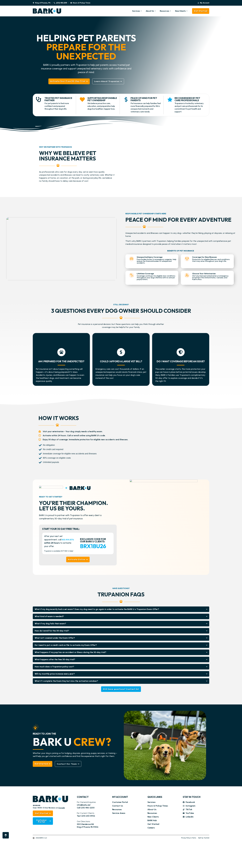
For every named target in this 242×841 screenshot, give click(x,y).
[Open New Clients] (187, 11)
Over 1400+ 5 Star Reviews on (49, 808)
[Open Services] (141, 11)
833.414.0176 (68, 539)
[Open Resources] (170, 11)
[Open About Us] (155, 11)
